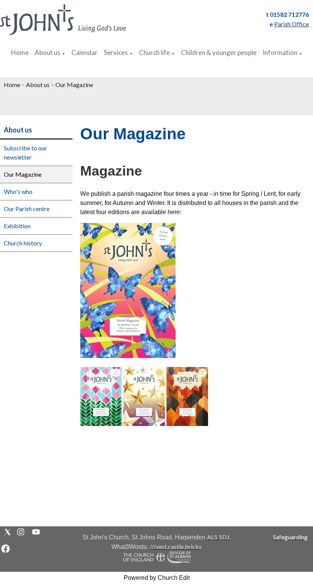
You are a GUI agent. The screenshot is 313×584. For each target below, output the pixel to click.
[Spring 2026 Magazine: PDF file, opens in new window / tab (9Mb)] (101, 423)
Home (20, 52)
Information (280, 52)
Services (116, 52)
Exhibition (17, 225)
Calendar (84, 52)
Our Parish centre (27, 208)
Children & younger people (219, 52)
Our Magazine (74, 84)
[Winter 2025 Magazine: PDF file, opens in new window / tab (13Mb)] (144, 423)
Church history (23, 243)
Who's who (18, 191)
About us (47, 52)
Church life (154, 52)
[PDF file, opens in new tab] (128, 355)
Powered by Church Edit (157, 577)
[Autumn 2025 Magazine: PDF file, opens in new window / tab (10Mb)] (187, 423)
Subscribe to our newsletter (25, 152)
